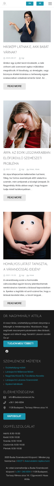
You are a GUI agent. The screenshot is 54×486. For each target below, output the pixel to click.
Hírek (32, 169)
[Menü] (50, 3)
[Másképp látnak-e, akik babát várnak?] (27, 26)
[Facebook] (7, 351)
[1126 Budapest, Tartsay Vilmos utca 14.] (6, 407)
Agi (22, 58)
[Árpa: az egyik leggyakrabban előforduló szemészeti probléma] (27, 124)
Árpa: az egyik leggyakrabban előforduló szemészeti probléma (26, 158)
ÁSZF (20, 461)
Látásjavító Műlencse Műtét (19, 372)
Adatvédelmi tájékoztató (37, 461)
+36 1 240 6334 (23, 472)
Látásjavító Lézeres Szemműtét (21, 380)
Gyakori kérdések (14, 384)
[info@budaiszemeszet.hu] (6, 397)
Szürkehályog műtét (15, 368)
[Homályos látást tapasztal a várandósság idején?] (27, 235)
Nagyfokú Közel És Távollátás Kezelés (24, 376)
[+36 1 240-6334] (6, 402)
